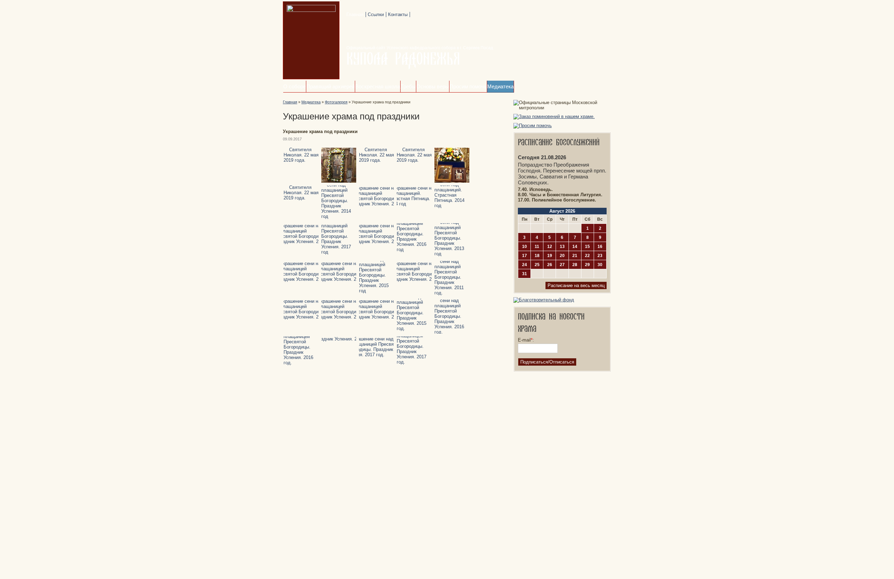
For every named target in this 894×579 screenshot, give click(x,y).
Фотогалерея (336, 102)
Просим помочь (468, 86)
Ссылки (376, 14)
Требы (408, 86)
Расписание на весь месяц (576, 285)
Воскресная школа (377, 86)
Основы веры (432, 86)
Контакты (398, 14)
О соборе (294, 86)
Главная (355, 14)
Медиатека (500, 86)
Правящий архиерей (330, 86)
